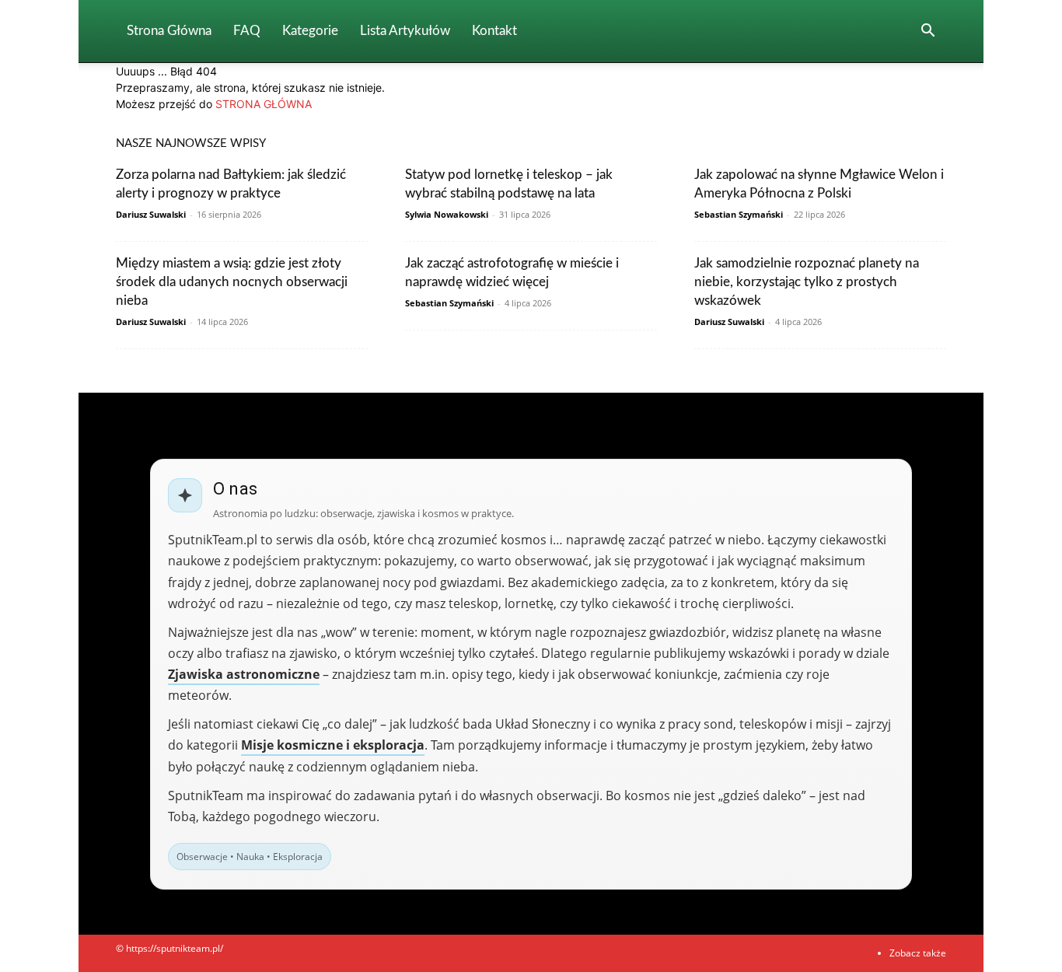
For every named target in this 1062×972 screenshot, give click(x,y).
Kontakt (494, 30)
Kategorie (310, 30)
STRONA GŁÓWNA (263, 103)
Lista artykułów (405, 30)
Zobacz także (917, 953)
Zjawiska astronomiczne (244, 674)
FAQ (246, 30)
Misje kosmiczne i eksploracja (332, 744)
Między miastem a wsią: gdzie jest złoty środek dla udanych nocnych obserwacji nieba (232, 282)
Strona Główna (169, 30)
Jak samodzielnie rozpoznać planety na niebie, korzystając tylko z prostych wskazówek (806, 282)
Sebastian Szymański (738, 214)
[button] (927, 32)
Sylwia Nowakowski (446, 214)
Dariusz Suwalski (151, 214)
